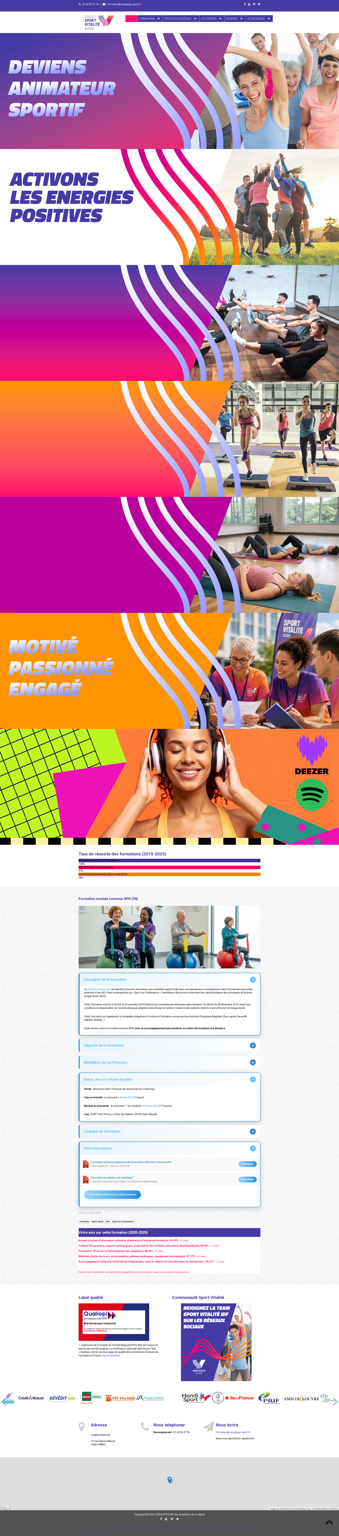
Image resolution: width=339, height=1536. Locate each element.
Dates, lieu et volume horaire (108, 1079)
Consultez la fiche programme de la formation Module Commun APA (131, 1162)
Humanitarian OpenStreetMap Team (295, 1508)
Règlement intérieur (246, 1526)
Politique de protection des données (173, 1526)
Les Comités (208, 18)
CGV (147, 1526)
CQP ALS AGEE (85, 1526)
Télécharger (247, 1164)
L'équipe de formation (102, 1131)
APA (108, 1221)
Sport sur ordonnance (122, 1221)
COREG (131, 18)
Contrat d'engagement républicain (214, 1526)
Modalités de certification (105, 1062)
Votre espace (256, 18)
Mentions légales (133, 1526)
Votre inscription (98, 1148)
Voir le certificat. (111, 1355)
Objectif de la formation (104, 1045)
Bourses (231, 18)
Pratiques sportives (178, 18)
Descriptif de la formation (105, 979)
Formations (147, 18)
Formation (84, 1221)
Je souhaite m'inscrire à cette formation (112, 1194)
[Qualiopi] (114, 1322)
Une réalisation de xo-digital (189, 1514)
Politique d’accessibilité (90, 1532)
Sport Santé (97, 1221)
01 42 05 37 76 (90, 4)
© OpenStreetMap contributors (325, 1508)
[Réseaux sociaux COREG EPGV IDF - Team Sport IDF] (216, 1342)
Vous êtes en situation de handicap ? (112, 1177)
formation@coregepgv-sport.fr (124, 4)
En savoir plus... (75, 55)
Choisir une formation (109, 1526)
